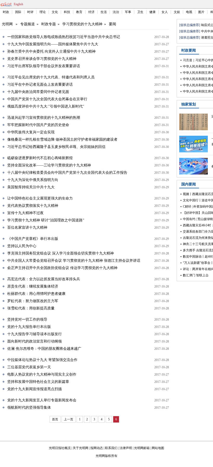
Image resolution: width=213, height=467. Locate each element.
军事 (128, 12)
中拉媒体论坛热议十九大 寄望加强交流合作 (42, 360)
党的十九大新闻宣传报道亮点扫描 (34, 389)
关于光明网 (80, 448)
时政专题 (48, 24)
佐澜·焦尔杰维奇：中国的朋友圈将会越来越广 (44, 349)
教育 (79, 12)
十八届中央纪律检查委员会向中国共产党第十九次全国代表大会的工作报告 (67, 173)
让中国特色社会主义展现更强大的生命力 (40, 198)
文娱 (177, 12)
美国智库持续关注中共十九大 (31, 187)
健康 (152, 12)
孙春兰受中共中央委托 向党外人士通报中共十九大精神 (51, 51)
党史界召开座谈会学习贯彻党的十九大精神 (41, 59)
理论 (42, 12)
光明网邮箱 (142, 448)
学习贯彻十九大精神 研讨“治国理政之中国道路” (45, 220)
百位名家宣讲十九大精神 (27, 227)
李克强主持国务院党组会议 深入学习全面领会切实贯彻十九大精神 (60, 253)
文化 (55, 12)
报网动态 (96, 448)
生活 (104, 12)
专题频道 (27, 24)
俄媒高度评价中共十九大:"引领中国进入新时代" (45, 106)
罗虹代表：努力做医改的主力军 (32, 301)
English (18, 4)
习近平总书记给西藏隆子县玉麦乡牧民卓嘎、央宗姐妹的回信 (56, 147)
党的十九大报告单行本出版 (29, 327)
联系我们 (111, 448)
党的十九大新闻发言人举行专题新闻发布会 (41, 400)
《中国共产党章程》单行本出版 (32, 239)
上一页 (68, 419)
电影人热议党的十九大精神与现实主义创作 (41, 374)
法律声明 (125, 448)
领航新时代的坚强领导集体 (29, 407)
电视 (189, 12)
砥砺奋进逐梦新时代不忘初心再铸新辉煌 (40, 158)
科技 (67, 12)
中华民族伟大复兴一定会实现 (31, 132)
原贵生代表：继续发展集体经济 (32, 286)
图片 (201, 12)
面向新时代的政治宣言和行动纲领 (34, 341)
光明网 (7, 24)
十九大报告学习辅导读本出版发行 (34, 334)
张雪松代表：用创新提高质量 (31, 308)
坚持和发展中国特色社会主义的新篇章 (38, 382)
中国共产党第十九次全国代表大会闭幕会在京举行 (47, 99)
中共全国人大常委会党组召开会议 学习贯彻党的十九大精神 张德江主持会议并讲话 (73, 261)
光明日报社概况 (60, 448)
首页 (55, 419)
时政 (6, 12)
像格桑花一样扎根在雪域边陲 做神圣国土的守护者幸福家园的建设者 (62, 139)
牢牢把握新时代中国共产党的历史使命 (38, 125)
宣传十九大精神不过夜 (25, 213)
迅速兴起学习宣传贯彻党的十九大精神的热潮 (43, 118)
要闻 (112, 24)
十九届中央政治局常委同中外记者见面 (38, 92)
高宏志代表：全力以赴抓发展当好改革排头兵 (43, 279)
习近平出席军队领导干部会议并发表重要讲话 (43, 66)
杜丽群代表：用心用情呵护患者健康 (36, 294)
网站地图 (158, 448)
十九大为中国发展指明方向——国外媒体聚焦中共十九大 (52, 44)
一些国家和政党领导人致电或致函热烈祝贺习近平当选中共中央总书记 (63, 37)
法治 (116, 12)
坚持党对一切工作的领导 (27, 319)
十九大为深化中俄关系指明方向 (32, 180)
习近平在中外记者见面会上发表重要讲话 (40, 84)
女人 (165, 12)
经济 (91, 12)
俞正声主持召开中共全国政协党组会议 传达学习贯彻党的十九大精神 (62, 268)
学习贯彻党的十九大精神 (82, 24)
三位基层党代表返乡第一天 (29, 367)
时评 (30, 12)
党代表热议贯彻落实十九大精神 (32, 206)
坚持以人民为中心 (21, 246)
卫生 (140, 12)
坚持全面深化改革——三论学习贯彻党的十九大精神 (49, 165)
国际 (18, 12)
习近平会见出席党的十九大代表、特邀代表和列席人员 (51, 77)
